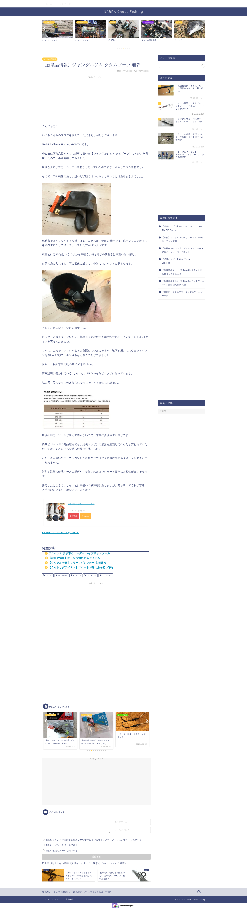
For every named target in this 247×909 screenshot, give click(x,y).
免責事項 (69, 899)
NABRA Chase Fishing (123, 11)
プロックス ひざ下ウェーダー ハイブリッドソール (79, 553)
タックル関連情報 (49, 59)
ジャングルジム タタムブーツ (81, 504)
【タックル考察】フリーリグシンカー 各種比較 (77, 562)
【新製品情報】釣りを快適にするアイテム (74, 558)
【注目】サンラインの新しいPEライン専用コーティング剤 (182, 239)
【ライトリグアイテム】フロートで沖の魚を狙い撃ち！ (82, 567)
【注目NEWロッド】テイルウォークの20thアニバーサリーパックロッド (183, 250)
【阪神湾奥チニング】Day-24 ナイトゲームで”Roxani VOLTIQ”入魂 (183, 283)
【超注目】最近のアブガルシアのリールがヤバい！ (182, 294)
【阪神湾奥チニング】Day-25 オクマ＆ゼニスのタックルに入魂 (183, 272)
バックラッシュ (106, 575)
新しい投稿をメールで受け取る (62, 850)
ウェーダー (48, 575)
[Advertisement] (95, 100)
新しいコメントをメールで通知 (62, 845)
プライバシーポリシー (52, 899)
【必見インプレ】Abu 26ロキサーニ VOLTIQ (179, 261)
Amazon (85, 516)
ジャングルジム (62, 575)
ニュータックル (91, 575)
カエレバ (81, 511)
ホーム (49, 4)
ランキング (65, 4)
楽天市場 (73, 516)
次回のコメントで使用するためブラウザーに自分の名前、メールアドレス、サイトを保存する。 (95, 839)
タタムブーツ (76, 575)
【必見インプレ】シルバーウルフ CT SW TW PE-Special (182, 228)
